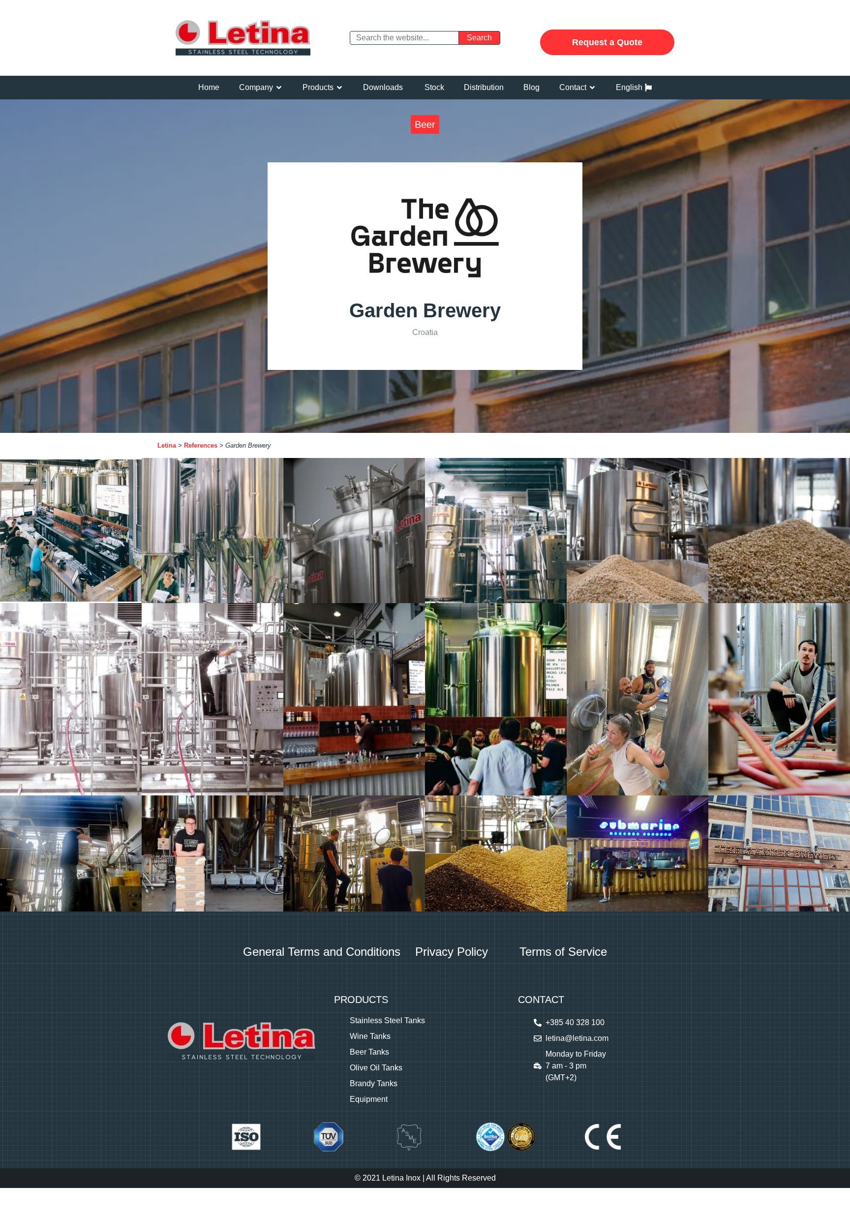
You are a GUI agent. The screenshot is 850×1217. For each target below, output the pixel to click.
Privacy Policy (451, 951)
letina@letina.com (577, 1038)
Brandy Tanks (373, 1083)
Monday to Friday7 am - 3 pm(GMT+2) (576, 1066)
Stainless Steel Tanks (387, 1020)
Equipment (369, 1099)
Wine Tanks (370, 1036)
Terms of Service (563, 951)
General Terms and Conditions (321, 951)
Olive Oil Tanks (376, 1068)
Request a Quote (607, 42)
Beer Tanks (369, 1052)
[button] (261, 87)
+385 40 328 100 (575, 1022)
